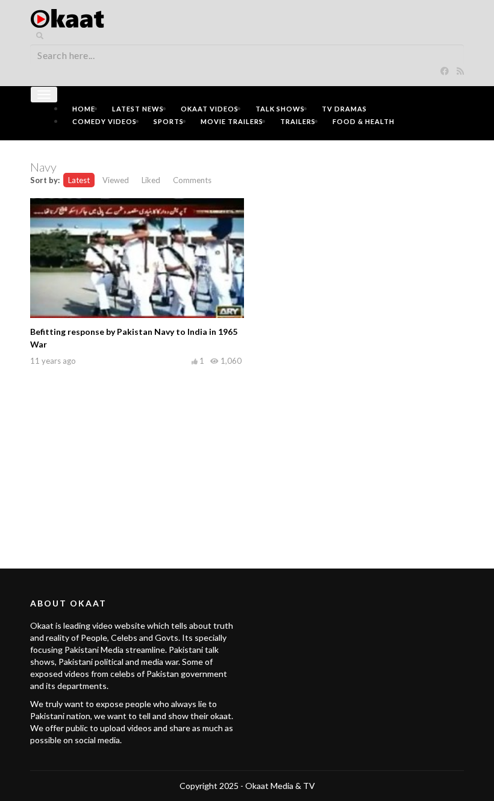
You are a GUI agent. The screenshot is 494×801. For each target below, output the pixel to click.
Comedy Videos (104, 121)
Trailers (298, 121)
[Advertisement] (247, 454)
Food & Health (364, 121)
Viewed (115, 180)
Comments (192, 180)
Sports (169, 121)
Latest (79, 180)
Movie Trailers (232, 121)
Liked (151, 180)
